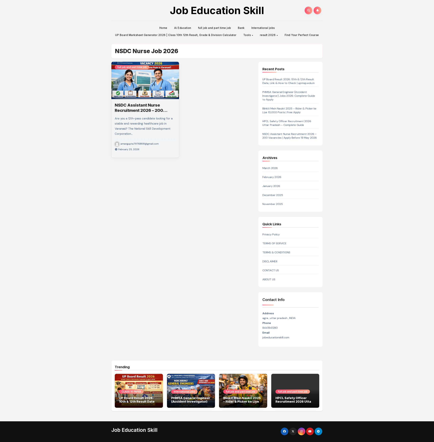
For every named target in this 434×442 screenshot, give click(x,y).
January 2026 (271, 186)
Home (163, 28)
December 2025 (272, 195)
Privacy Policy (271, 234)
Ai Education (182, 28)
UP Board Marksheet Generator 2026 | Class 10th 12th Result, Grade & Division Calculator (175, 35)
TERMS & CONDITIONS (276, 252)
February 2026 (271, 177)
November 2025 (272, 204)
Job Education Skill (217, 10)
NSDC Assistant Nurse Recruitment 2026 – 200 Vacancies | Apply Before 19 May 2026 (289, 135)
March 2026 (270, 168)
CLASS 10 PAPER (131, 391)
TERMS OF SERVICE (274, 243)
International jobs (263, 28)
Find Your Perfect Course (302, 35)
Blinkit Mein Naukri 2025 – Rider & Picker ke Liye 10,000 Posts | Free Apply (289, 110)
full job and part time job (214, 28)
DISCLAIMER (270, 261)
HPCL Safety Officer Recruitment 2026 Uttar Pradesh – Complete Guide (286, 123)
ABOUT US (268, 279)
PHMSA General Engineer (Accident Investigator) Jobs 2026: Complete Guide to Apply (288, 95)
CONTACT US (270, 270)
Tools (247, 35)
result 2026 (268, 35)
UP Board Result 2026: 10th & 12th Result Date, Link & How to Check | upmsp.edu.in (288, 81)
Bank (241, 28)
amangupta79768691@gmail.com (140, 143)
